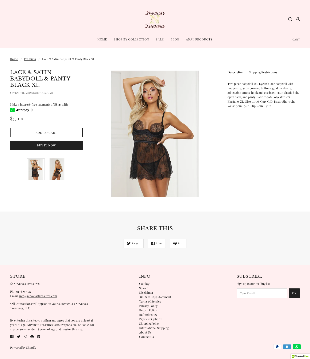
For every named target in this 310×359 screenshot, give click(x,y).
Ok (294, 293)
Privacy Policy (148, 306)
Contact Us (146, 337)
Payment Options (150, 319)
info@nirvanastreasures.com (38, 296)
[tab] (236, 73)
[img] (290, 19)
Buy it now (46, 145)
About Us (145, 332)
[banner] (155, 19)
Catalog (144, 284)
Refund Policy (148, 315)
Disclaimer (146, 293)
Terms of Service (150, 301)
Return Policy (148, 310)
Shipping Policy (149, 323)
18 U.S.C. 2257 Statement (155, 297)
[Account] (298, 19)
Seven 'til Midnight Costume (32, 92)
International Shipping (154, 328)
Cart (296, 39)
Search (143, 288)
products (30, 59)
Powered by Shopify (23, 348)
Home (14, 59)
